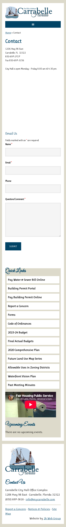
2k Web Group (52, 518)
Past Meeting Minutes (21, 385)
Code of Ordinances (19, 323)
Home (8, 32)
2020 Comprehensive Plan (24, 350)
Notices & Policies (39, 509)
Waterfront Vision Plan (22, 376)
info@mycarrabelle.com (40, 499)
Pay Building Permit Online (25, 297)
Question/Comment (15, 199)
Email (8, 162)
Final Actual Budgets (21, 341)
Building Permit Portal (22, 288)
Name (8, 144)
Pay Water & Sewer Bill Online (26, 279)
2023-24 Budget (17, 332)
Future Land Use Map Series (25, 358)
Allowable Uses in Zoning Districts (29, 367)
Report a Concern (18, 306)
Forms (11, 314)
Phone (8, 181)
